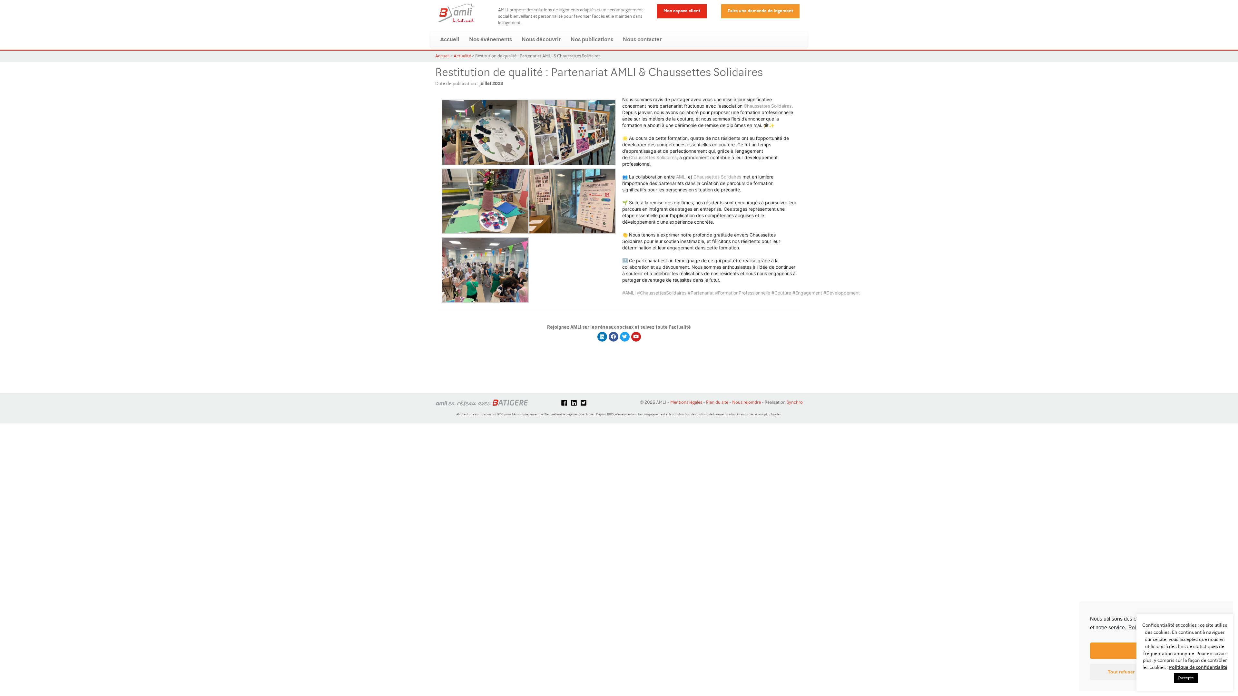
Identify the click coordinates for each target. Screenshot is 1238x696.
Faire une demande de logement (760, 11)
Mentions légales (686, 403)
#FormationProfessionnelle (742, 292)
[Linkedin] (602, 337)
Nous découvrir (541, 40)
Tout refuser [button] (1121, 671)
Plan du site (717, 403)
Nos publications (592, 40)
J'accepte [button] (1186, 678)
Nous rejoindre (746, 403)
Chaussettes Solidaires (767, 106)
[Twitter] (625, 337)
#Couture (781, 292)
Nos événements (490, 40)
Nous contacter (642, 40)
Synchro (795, 403)
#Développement (841, 292)
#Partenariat (701, 292)
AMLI (681, 176)
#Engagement (807, 292)
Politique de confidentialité (1198, 667)
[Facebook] (613, 337)
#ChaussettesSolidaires (661, 292)
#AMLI (629, 292)
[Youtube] (636, 337)
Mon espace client (681, 11)
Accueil (449, 40)
